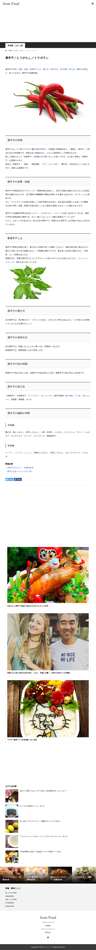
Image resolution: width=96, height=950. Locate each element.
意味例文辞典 (9, 906)
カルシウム (83, 258)
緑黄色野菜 (40, 149)
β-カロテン (34, 213)
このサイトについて (48, 922)
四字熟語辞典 (9, 903)
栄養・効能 (23, 69)
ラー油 (77, 395)
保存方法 (54, 69)
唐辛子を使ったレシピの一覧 (19, 471)
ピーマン (9, 452)
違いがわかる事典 (11, 893)
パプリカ (18, 452)
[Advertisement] (48, 24)
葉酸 (18, 262)
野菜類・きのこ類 (15, 45)
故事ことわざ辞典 (11, 899)
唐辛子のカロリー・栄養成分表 (20, 467)
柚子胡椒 (69, 395)
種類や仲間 (81, 69)
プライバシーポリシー (48, 929)
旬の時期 (63, 69)
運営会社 (48, 932)
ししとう (28, 452)
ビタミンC (58, 213)
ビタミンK (9, 262)
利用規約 (48, 926)
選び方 (45, 69)
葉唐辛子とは (35, 69)
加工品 (72, 69)
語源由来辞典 (9, 896)
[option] (12, 875)
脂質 (58, 190)
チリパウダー (33, 395)
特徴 (15, 69)
